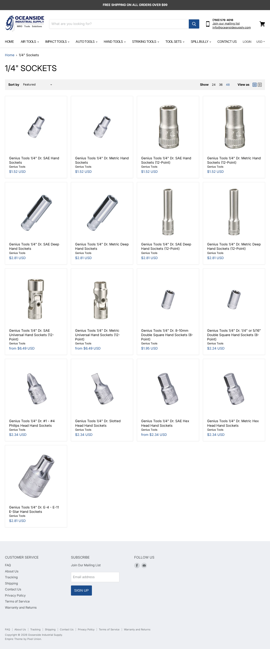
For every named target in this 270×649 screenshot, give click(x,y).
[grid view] (255, 85)
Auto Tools (85, 41)
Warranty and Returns (21, 607)
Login (247, 41)
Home (9, 41)
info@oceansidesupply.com (231, 27)
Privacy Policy (15, 595)
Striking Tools (144, 41)
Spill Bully (200, 41)
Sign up (81, 590)
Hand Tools (114, 41)
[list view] (260, 85)
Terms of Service (17, 601)
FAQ (8, 565)
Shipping (11, 583)
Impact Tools (56, 41)
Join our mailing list (226, 23)
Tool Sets (173, 41)
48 (228, 84)
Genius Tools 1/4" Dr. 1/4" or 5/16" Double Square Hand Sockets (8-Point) (234, 335)
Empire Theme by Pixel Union (23, 638)
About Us (11, 571)
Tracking (11, 577)
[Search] (194, 24)
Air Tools (29, 41)
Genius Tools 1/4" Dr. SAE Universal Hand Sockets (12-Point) (31, 335)
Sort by (13, 84)
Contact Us (227, 41)
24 (214, 84)
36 (221, 84)
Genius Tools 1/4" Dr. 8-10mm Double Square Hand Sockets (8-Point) (167, 335)
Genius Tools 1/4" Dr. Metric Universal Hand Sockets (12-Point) (97, 335)
